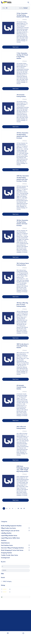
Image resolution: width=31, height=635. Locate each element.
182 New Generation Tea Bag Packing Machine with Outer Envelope (22, 222)
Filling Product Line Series (8, 528)
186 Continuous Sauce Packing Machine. (23, 264)
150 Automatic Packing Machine (21, 95)
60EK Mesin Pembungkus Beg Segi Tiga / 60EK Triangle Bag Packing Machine (23, 468)
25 (18, 508)
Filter (2, 573)
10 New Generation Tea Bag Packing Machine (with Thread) (23, 15)
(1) (6, 592)
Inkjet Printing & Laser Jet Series (10, 531)
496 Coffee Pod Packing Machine (21, 427)
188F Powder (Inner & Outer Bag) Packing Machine (22, 345)
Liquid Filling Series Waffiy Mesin (10, 538)
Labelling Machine (6, 533)
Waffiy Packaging (7, 581)
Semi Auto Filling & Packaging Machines (12, 548)
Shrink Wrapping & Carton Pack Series (12, 550)
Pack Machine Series (7, 545)
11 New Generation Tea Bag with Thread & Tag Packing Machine (22, 55)
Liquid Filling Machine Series (9, 535)
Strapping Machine (6, 553)
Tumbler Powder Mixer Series (9, 555)
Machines (3, 540)
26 (21, 508)
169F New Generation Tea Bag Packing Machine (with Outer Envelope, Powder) (23, 178)
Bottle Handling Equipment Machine (11, 526)
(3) (6, 589)
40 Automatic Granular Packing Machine (21, 387)
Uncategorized (5, 558)
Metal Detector (5, 543)
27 (24, 508)
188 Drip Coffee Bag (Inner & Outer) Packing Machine (22, 304)
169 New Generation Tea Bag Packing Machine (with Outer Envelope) (22, 135)
